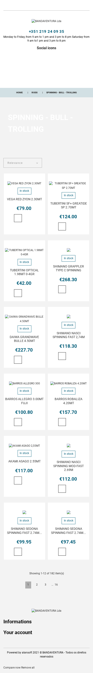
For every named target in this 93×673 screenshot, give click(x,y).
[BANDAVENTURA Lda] (46, 21)
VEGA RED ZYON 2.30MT (24, 199)
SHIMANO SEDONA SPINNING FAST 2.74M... (24, 530)
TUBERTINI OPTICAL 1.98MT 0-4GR (24, 272)
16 (56, 584)
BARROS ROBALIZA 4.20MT (68, 401)
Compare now (12, 667)
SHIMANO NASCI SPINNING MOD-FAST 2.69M (68, 465)
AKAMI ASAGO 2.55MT (24, 461)
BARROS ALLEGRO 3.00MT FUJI (24, 401)
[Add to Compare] (32, 218)
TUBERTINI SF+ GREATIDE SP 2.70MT (68, 205)
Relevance (15, 163)
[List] (87, 163)
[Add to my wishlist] (26, 218)
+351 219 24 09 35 (46, 31)
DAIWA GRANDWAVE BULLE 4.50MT (24, 339)
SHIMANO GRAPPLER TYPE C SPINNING (68, 268)
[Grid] (80, 163)
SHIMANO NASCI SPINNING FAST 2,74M (69, 335)
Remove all (28, 667)
